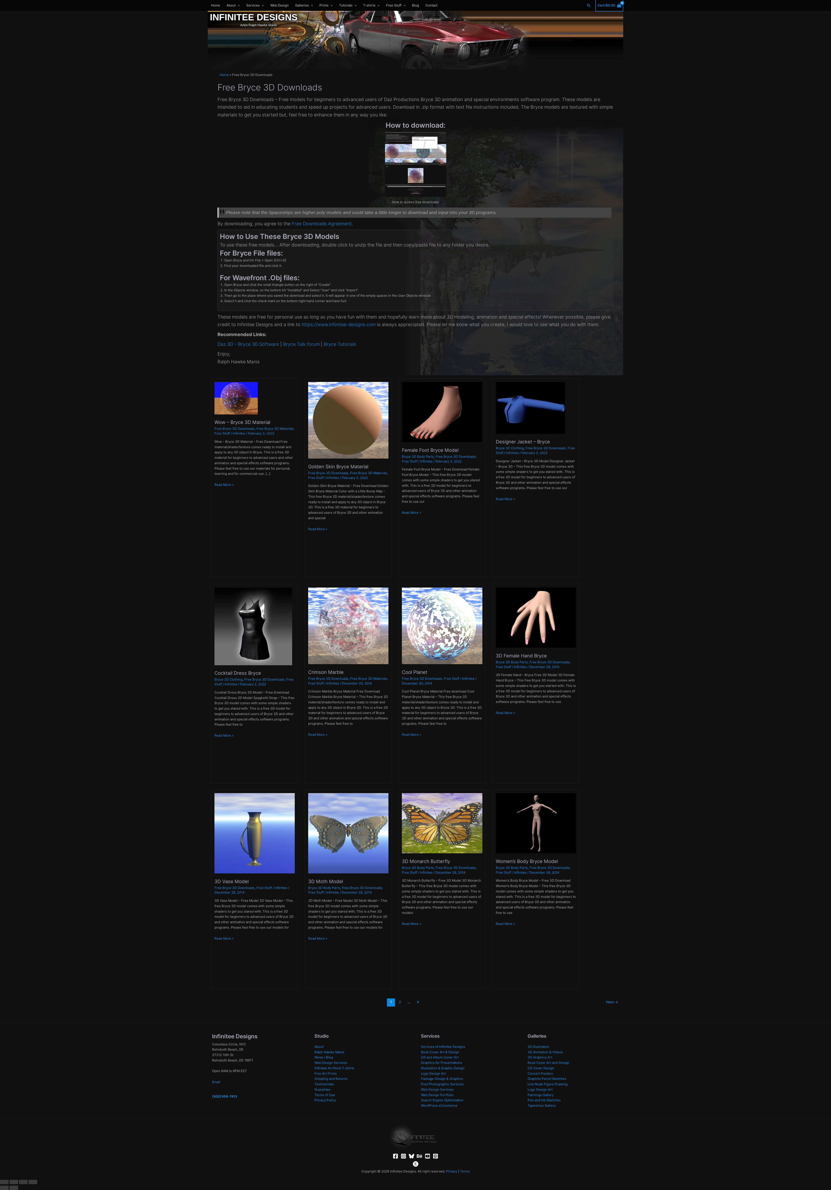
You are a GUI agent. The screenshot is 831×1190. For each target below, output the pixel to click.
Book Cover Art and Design (548, 1063)
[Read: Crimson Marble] (348, 625)
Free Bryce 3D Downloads (234, 429)
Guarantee (322, 1089)
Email (216, 1082)
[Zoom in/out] (4, 1182)
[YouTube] (427, 1156)
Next (612, 1002)
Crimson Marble (326, 672)
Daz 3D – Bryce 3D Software (248, 344)
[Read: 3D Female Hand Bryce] (536, 617)
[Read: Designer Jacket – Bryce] (530, 408)
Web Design (279, 5)
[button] (238, 5)
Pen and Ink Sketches (544, 1100)
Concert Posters (540, 1073)
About (231, 5)
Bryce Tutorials (340, 344)
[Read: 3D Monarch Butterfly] (442, 823)
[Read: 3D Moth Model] (348, 833)
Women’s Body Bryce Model (527, 861)
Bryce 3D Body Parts (418, 456)
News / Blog (323, 1057)
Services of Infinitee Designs (443, 1047)
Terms (465, 1171)
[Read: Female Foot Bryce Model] (442, 412)
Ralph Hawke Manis (329, 1052)
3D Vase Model (231, 881)
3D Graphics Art (540, 1057)
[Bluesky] (411, 1156)
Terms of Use (324, 1095)
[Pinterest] (435, 1156)
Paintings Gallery (541, 1095)
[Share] (23, 1182)
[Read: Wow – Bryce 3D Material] (236, 398)
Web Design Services (330, 1063)
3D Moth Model (325, 881)
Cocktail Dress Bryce (237, 673)
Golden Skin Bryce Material (338, 466)
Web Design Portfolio (437, 1095)
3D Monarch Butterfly (426, 861)
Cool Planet (414, 672)
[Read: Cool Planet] (442, 625)
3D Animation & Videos (545, 1052)
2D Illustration (538, 1047)
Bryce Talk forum (301, 344)
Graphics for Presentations (441, 1063)
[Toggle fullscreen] (14, 1182)
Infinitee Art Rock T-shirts (334, 1068)
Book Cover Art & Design (440, 1052)
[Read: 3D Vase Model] (254, 833)
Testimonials (324, 1084)
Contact (431, 5)
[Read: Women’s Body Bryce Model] (536, 823)
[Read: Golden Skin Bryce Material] (348, 420)
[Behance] (419, 1156)
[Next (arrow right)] (14, 1188)
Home (215, 5)
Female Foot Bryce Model (430, 450)
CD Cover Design (541, 1068)
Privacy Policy (325, 1100)
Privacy (451, 1171)
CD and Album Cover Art (440, 1057)
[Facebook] (395, 1156)
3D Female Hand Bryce (521, 656)
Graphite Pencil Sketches (547, 1079)
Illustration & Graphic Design (443, 1068)
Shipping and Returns (331, 1079)
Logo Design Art (433, 1073)
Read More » (224, 485)
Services (253, 5)
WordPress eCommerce (439, 1105)
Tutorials (346, 5)
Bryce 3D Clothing (510, 448)
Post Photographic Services (442, 1084)
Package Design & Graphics (442, 1079)
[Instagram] (403, 1156)
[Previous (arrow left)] (4, 1188)
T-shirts (369, 5)
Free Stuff (393, 5)
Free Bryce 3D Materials (275, 429)
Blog (415, 5)
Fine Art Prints (325, 1073)
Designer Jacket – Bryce (523, 441)
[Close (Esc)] (33, 1182)
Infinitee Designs (254, 17)
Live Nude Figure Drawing (547, 1084)
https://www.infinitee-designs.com (339, 324)
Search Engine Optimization (442, 1100)
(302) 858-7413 (224, 1096)
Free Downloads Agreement (322, 223)
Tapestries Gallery (542, 1105)
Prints (324, 5)
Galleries (302, 5)
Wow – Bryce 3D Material (242, 422)
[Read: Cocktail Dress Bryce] (253, 626)
